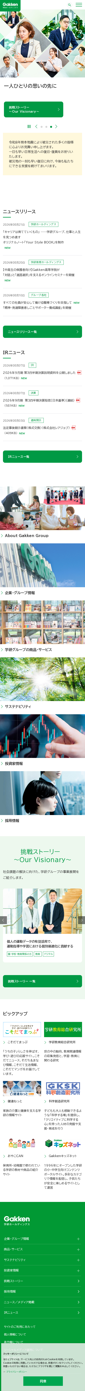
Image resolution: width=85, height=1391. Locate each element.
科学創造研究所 (59, 1101)
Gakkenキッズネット (63, 1155)
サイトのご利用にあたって (20, 1326)
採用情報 (12, 820)
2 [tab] (46, 127)
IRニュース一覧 (18, 456)
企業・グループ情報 (20, 593)
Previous (36, 126)
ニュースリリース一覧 (22, 331)
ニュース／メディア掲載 (19, 1302)
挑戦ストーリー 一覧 (22, 981)
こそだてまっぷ (17, 1042)
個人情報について (15, 1334)
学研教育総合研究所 (62, 1042)
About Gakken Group (26, 535)
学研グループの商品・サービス (28, 649)
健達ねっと (15, 1101)
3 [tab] (51, 127)
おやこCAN (15, 1155)
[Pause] (29, 126)
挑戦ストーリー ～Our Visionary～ (24, 109)
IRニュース (11, 1312)
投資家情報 (14, 763)
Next (56, 126)
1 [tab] (42, 127)
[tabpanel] (42, 63)
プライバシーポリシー (16, 1372)
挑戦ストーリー (13, 1281)
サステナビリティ (18, 706)
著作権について (13, 1342)
